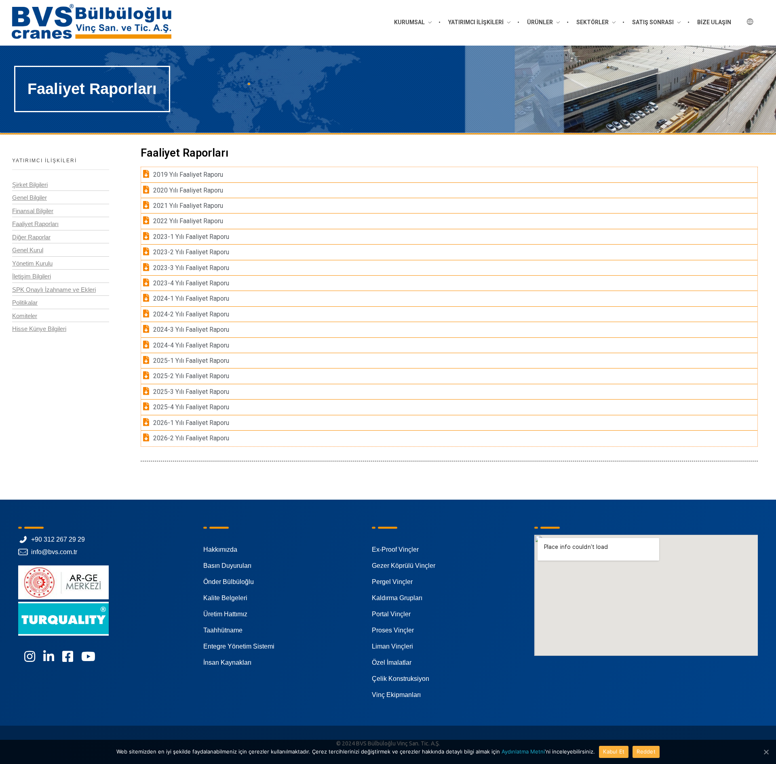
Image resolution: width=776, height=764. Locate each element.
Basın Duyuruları (227, 565)
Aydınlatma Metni (523, 751)
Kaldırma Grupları (397, 597)
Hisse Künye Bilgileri (39, 328)
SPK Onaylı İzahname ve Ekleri (54, 289)
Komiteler (24, 315)
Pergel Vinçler (392, 581)
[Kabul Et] (766, 752)
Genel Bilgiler (29, 197)
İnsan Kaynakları (227, 662)
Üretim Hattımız (225, 614)
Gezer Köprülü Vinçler (403, 565)
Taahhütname (222, 630)
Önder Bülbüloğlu (228, 581)
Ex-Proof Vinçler (395, 549)
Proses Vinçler (393, 630)
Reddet (646, 751)
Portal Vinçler (391, 614)
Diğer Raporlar (31, 237)
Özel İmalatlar (391, 662)
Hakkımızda (220, 549)
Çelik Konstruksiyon (400, 678)
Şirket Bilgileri (30, 184)
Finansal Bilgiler (32, 210)
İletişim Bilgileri (31, 276)
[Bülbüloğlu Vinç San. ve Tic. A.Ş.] (91, 21)
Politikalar (25, 302)
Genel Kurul (27, 250)
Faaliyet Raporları (35, 223)
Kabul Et (613, 751)
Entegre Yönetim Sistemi (238, 646)
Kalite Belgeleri (225, 597)
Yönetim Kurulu (32, 263)
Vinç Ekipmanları (396, 694)
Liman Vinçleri (392, 646)
